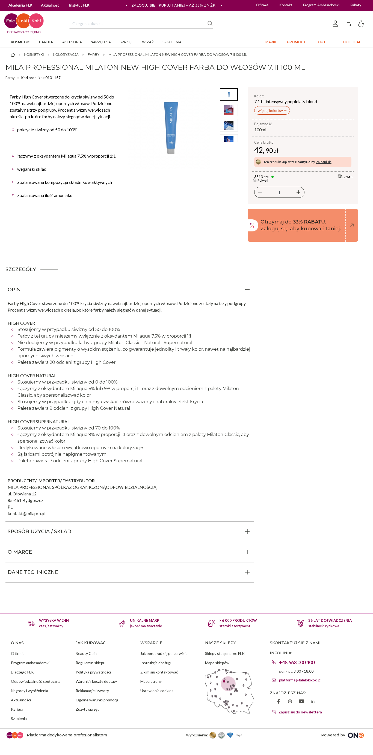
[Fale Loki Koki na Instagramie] (290, 702)
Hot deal (352, 42)
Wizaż (148, 42)
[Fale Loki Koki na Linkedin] (313, 702)
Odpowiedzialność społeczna (35, 681)
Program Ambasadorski (321, 5)
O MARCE (20, 552)
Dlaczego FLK (22, 672)
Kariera (17, 709)
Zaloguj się (323, 162)
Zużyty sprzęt (87, 709)
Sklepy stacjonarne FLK (225, 653)
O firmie (262, 5)
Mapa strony (151, 681)
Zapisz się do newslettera (300, 712)
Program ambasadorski (30, 662)
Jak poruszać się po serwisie (164, 653)
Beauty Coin (86, 653)
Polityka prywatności (93, 672)
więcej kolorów (271, 110)
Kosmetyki (20, 42)
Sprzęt (126, 42)
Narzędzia (101, 42)
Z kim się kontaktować (159, 672)
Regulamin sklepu (90, 662)
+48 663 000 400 (297, 662)
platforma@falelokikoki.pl (300, 680)
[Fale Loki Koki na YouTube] (301, 702)
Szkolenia (172, 42)
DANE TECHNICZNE (33, 572)
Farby (93, 55)
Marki (270, 42)
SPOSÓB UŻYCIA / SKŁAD (39, 531)
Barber (46, 42)
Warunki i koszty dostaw (96, 681)
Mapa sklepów (217, 662)
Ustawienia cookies (156, 690)
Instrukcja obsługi (155, 662)
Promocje (297, 42)
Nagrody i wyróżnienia (29, 690)
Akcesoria (72, 42)
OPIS (14, 290)
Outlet (325, 42)
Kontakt (285, 5)
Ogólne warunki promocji (97, 700)
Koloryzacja (66, 55)
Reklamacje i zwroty (92, 690)
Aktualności (21, 700)
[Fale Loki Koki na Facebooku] (278, 702)
